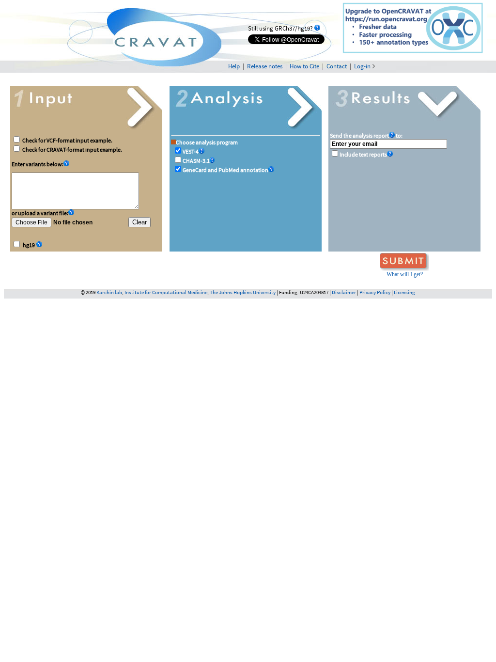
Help (234, 66)
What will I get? (405, 274)
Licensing (404, 292)
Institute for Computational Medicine (165, 292)
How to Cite (304, 66)
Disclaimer (344, 292)
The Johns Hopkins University (243, 292)
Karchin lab (109, 292)
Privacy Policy (374, 292)
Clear (139, 222)
